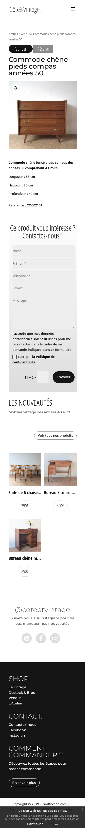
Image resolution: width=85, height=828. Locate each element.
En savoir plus (24, 783)
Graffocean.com (55, 804)
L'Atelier (15, 703)
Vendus (25, 34)
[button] (16, 88)
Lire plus (52, 824)
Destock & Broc (22, 692)
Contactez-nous (22, 724)
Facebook (17, 730)
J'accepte (33, 359)
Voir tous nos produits (55, 435)
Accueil (13, 34)
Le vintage (17, 687)
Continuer (35, 824)
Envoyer (63, 376)
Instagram (17, 735)
